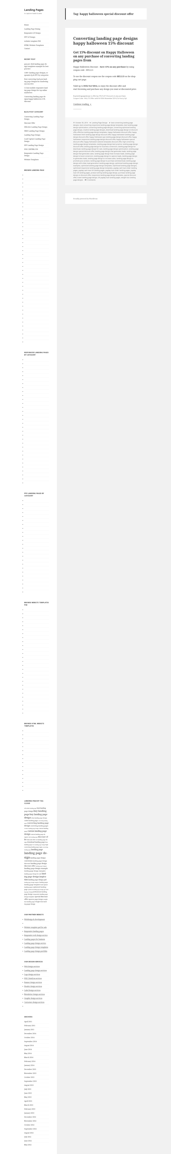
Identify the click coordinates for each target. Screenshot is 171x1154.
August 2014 (29, 1045)
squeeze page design (35, 899)
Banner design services (33, 982)
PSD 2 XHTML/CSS (31, 149)
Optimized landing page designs (125, 166)
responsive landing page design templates (107, 175)
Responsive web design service (36, 935)
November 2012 (30, 1121)
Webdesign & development (34, 919)
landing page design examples (35, 871)
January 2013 (29, 1113)
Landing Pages (33, 10)
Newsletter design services (34, 994)
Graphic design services (33, 998)
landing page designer (41, 866)
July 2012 (27, 1137)
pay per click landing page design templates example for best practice (36, 66)
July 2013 (27, 1089)
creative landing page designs (94, 130)
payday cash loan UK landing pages (91, 170)
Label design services (32, 990)
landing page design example (36, 868)
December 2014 (30, 1033)
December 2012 (30, 1117)
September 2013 (30, 1081)
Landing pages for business (34, 939)
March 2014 (28, 1057)
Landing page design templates (36, 947)
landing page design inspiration (35, 876)
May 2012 (27, 1145)
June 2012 (28, 1141)
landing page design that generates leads (110, 151)
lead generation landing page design (100, 163)
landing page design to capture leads (107, 156)
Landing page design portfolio (35, 951)
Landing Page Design (32, 135)
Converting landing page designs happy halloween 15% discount (35, 98)
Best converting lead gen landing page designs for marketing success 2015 (36, 81)
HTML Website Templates (34, 45)
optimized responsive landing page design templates (93, 168)
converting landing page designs (101, 127)
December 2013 (30, 1069)
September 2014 (30, 1041)
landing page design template (31, 882)
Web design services (32, 966)
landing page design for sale (32, 874)
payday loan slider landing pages (117, 170)
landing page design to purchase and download (107, 161)
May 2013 (27, 1097)
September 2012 (30, 1129)
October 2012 (29, 1125)
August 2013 (29, 1085)
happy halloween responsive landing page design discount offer (105, 138)
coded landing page (31, 820)
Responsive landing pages (34, 931)
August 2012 (29, 1133)
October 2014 (29, 1037)
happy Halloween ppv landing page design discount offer (110, 137)
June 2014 (28, 1049)
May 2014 (27, 1053)
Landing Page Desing (32, 29)
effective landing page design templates (92, 132)
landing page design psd (37, 880)
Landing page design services (35, 970)
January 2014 (29, 1065)
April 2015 (28, 1021)
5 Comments (91, 180)
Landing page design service (35, 943)
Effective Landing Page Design (35, 127)
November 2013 (30, 1073)
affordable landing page (30, 808)
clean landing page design (39, 818)
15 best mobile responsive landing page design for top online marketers (36, 90)
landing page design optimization (115, 149)
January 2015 (29, 1029)
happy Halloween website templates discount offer (103, 142)
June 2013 (28, 1093)
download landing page (36, 842)
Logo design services (32, 974)
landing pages (43, 882)
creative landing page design (31, 828)
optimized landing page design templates (96, 166)
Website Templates (31, 159)
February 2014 (29, 1061)
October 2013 (29, 1077)
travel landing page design (87, 177)
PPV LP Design (29, 37)
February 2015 (29, 1025)
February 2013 (29, 1109)
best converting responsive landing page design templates (101, 125)
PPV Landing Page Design (34, 145)
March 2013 (28, 1105)
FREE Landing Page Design (34, 131)
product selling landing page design (104, 173)
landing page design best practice (109, 144)
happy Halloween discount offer (119, 132)
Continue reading (82, 104)
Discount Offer (29, 123)
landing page (37, 849)
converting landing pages (39, 826)
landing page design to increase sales (102, 158)
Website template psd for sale (35, 927)
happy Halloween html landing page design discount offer (105, 133)
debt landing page (33, 837)
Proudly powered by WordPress (85, 199)
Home (26, 25)
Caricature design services (34, 1002)
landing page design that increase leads (109, 154)
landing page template (32, 885)
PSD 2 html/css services (33, 978)
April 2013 (28, 1101)
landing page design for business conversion (100, 146)
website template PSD (32, 41)
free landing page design (39, 844)
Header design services (33, 986)
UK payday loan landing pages (109, 177)
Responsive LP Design (32, 33)
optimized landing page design (35, 889)
